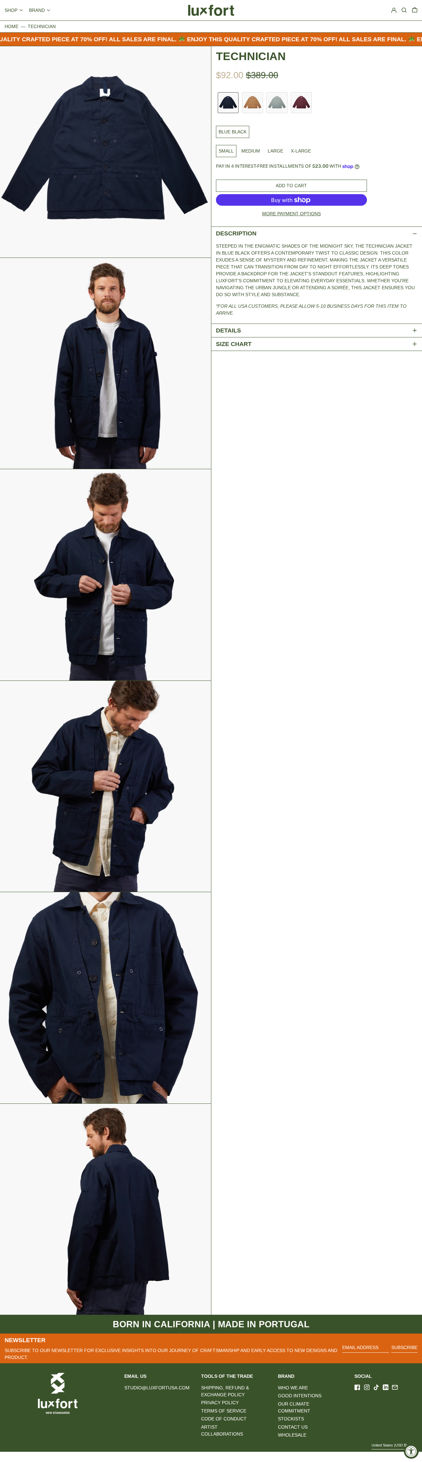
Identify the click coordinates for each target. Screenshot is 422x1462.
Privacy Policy (220, 1402)
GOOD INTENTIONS (299, 1395)
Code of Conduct (224, 1418)
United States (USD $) (390, 1445)
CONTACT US (293, 1427)
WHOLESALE (292, 1435)
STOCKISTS (291, 1418)
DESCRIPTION (236, 233)
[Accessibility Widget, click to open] (411, 1451)
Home (11, 26)
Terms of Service (223, 1410)
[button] (415, 10)
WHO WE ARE (293, 1387)
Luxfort (64, 1457)
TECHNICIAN (42, 26)
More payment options (291, 213)
